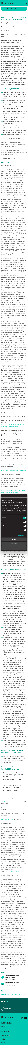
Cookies (3, 1039)
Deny (14, 547)
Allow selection (14, 543)
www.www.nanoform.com (11, 871)
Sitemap (3, 1042)
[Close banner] (26, 495)
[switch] (25, 522)
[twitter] (25, 1018)
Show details (21, 535)
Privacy (3, 1040)
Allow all (14, 539)
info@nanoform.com (6, 1033)
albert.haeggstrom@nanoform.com (11, 802)
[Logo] (7, 3)
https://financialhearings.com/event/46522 (13, 470)
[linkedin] (22, 1018)
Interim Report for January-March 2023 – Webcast (13, 994)
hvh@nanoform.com (7, 819)
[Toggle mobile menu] (26, 4)
